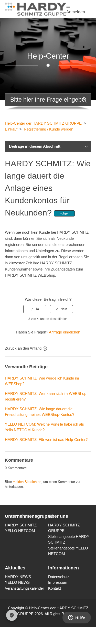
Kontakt (54, 588)
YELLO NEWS (17, 582)
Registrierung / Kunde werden (48, 129)
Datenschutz (58, 577)
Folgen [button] (64, 213)
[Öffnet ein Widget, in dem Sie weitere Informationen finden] (76, 618)
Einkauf (11, 129)
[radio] (34, 309)
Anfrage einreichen (64, 332)
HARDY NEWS (18, 577)
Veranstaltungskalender (24, 588)
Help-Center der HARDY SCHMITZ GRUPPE (43, 123)
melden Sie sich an (27, 482)
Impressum (57, 582)
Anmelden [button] (75, 12)
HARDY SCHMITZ (21, 525)
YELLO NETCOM (20, 530)
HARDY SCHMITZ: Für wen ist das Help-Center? (46, 439)
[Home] (35, 8)
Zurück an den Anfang (23, 348)
